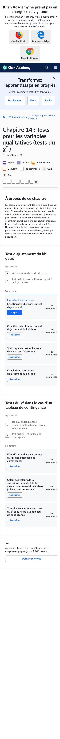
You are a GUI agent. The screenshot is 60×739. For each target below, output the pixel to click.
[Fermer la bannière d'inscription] (54, 78)
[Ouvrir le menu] (55, 67)
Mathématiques (16, 117)
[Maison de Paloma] (4, 117)
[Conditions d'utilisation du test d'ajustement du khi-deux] (9, 182)
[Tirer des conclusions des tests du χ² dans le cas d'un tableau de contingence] (31, 182)
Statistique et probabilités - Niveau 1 (41, 117)
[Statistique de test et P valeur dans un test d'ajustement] (13, 182)
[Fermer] (54, 2)
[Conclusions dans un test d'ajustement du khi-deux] (18, 182)
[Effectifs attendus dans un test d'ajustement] (4, 182)
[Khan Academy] (15, 67)
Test (7, 543)
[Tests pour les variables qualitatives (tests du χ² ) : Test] (36, 182)
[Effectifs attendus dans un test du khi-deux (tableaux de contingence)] (22, 182)
